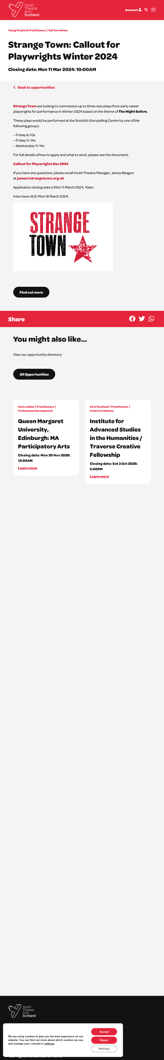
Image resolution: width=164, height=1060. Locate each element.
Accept (104, 1031)
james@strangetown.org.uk (40, 178)
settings (49, 1043)
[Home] (23, 10)
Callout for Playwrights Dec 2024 (40, 163)
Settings (104, 1048)
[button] (132, 318)
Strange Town (25, 105)
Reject (104, 1040)
